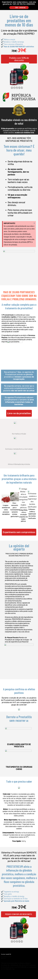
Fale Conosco (4, 958)
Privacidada (3, 956)
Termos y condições (8, 956)
